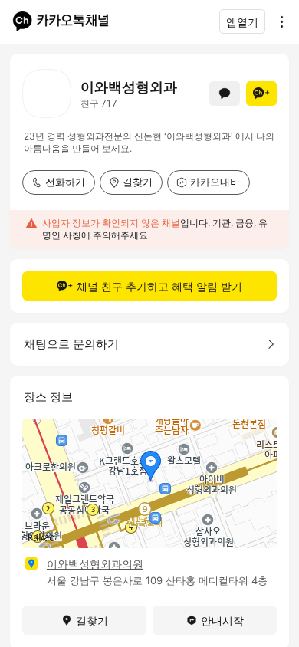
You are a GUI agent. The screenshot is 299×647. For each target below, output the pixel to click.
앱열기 (242, 21)
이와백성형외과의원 (95, 563)
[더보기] (277, 21)
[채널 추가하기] (261, 93)
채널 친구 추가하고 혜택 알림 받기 (159, 286)
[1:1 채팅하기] (224, 93)
